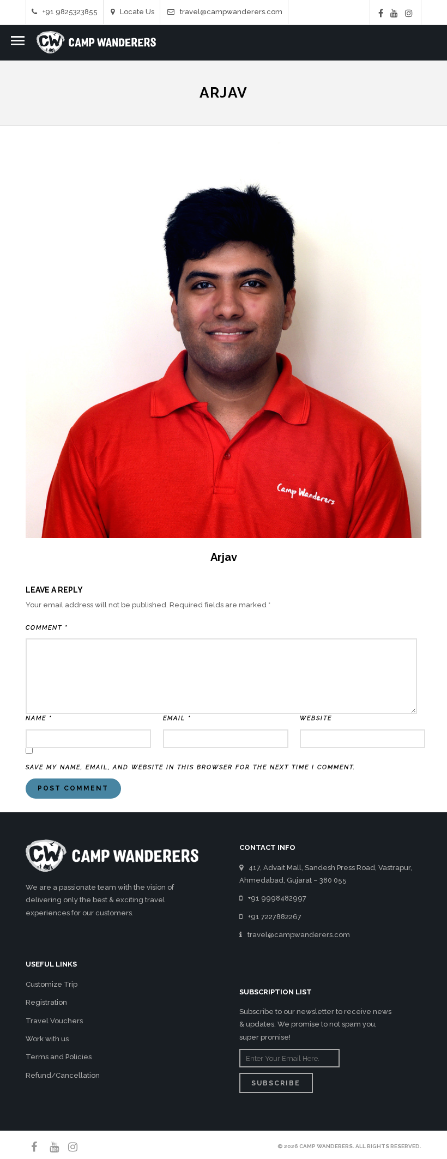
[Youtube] (394, 13)
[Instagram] (409, 13)
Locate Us (137, 12)
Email (177, 718)
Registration (46, 1002)
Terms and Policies (59, 1057)
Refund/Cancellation (63, 1075)
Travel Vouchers (54, 1021)
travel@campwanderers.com (231, 12)
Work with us (47, 1039)
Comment (47, 627)
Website (316, 718)
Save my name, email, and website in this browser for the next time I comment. (190, 767)
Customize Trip (51, 984)
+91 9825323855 (70, 12)
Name (39, 718)
